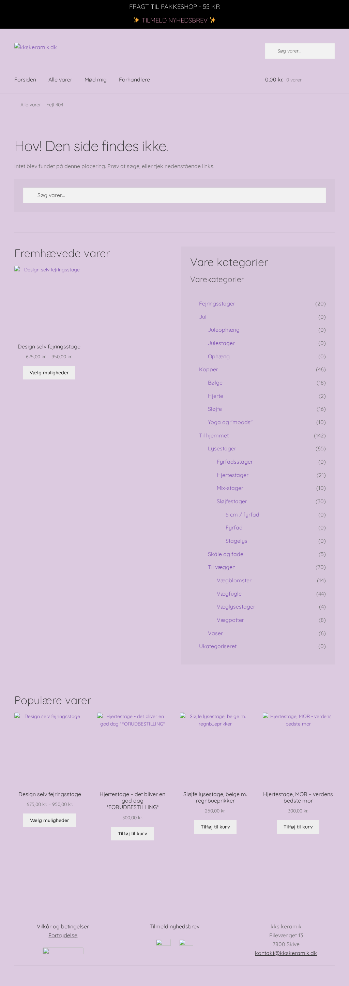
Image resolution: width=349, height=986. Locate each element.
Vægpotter (230, 619)
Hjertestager (232, 475)
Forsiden (25, 79)
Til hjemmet (214, 435)
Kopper (208, 369)
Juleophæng (224, 329)
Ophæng (219, 356)
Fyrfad (234, 527)
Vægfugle (229, 593)
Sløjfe (215, 408)
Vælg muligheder (49, 373)
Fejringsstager (217, 303)
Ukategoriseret (218, 646)
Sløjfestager (232, 501)
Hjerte (215, 395)
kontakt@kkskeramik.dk (286, 953)
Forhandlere (134, 79)
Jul (203, 316)
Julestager (221, 343)
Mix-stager (230, 487)
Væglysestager (236, 606)
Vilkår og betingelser (63, 926)
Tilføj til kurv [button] (132, 834)
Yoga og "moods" (230, 422)
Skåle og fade (225, 554)
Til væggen (222, 567)
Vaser (215, 633)
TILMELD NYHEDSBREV (175, 20)
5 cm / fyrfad (242, 514)
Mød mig (96, 79)
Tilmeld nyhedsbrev (174, 926)
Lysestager (222, 448)
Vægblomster (234, 580)
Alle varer (60, 79)
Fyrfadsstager (235, 461)
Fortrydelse (62, 935)
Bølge (215, 382)
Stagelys (236, 540)
